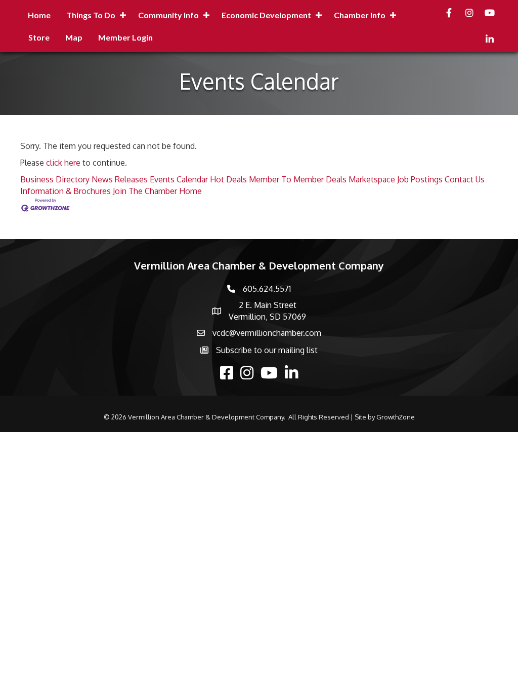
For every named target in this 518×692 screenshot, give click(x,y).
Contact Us (465, 179)
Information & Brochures (65, 191)
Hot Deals (228, 179)
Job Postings (420, 179)
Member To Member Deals (298, 179)
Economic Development (266, 15)
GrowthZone (395, 417)
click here (63, 163)
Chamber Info (359, 15)
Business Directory (55, 179)
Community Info (168, 15)
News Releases (120, 179)
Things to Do (90, 15)
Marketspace (372, 179)
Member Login (125, 37)
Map (73, 37)
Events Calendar (179, 179)
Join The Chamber (145, 191)
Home (39, 15)
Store (39, 37)
